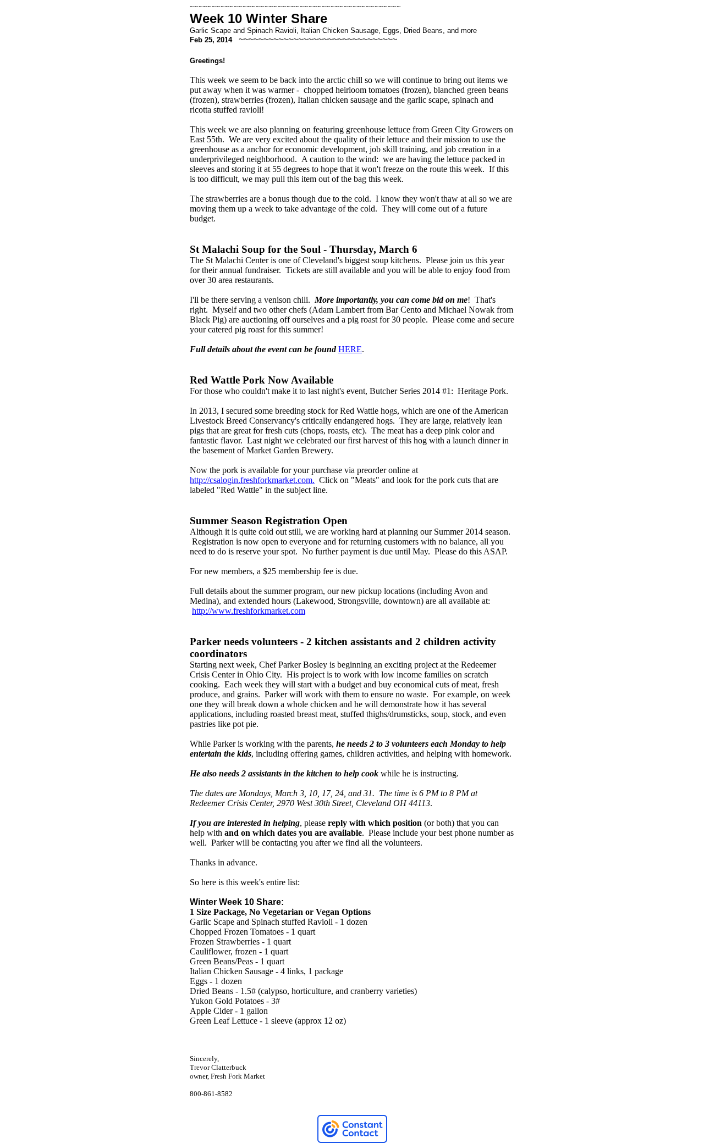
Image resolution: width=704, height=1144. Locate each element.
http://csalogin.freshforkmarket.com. (252, 480)
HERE (350, 349)
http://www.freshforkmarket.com (248, 610)
